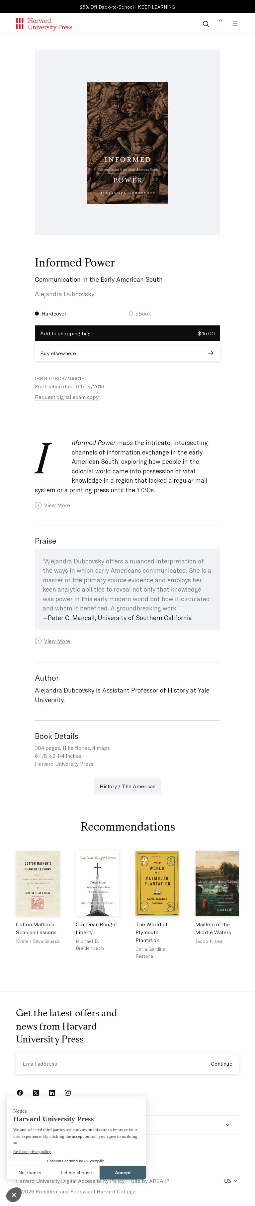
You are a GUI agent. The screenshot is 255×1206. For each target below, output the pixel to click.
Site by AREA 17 (150, 1181)
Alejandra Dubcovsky (64, 294)
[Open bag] (220, 24)
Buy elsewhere (58, 353)
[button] (127, 505)
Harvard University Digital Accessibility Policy (70, 1181)
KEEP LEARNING (156, 7)
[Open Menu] (235, 24)
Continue (221, 1063)
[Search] (206, 24)
